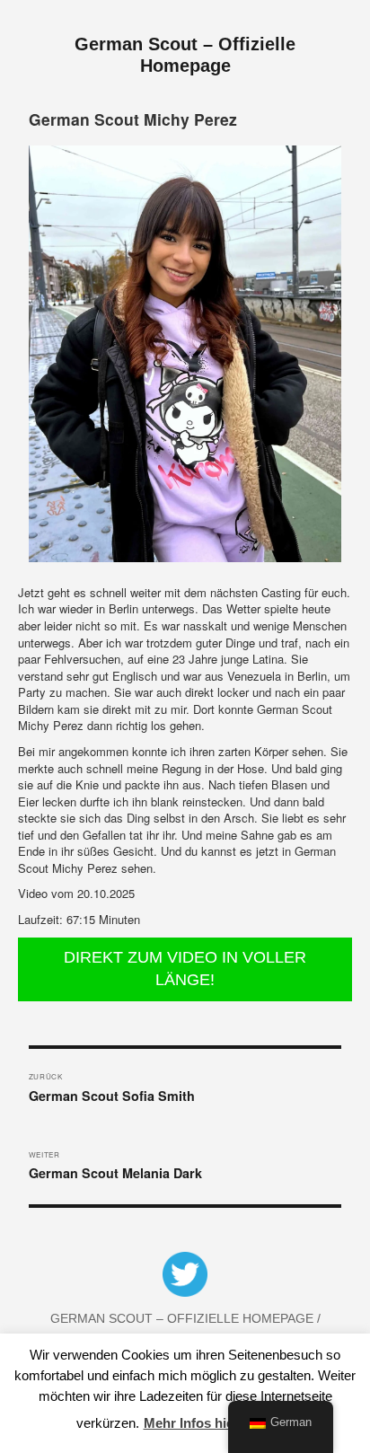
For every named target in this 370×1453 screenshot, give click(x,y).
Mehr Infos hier (191, 1423)
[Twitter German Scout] (185, 1278)
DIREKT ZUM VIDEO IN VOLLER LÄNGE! (185, 969)
